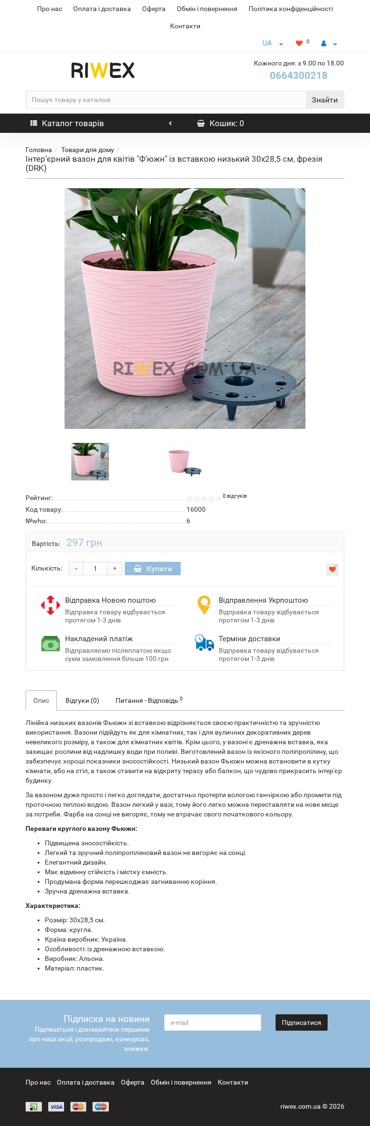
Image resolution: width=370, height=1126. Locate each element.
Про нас (49, 9)
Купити (159, 568)
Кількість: (46, 568)
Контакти (185, 26)
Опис (41, 700)
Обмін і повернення (207, 9)
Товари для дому (87, 150)
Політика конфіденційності (291, 9)
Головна (39, 150)
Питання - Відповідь (149, 700)
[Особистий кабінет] (329, 43)
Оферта (154, 9)
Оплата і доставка (102, 9)
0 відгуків (235, 496)
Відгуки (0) (82, 700)
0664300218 (299, 75)
